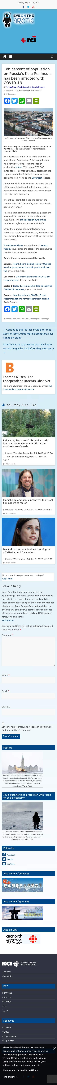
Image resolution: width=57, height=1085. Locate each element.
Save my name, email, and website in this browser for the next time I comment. (27, 728)
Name (6, 675)
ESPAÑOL (6, 1001)
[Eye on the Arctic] (5, 56)
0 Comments (11, 94)
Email (5, 691)
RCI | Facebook (9, 1036)
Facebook (6, 1027)
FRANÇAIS (7, 993)
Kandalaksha (11, 319)
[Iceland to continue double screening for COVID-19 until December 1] (28, 520)
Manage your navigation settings (20, 1070)
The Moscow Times (13, 245)
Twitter (5, 1032)
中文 (4, 1006)
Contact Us (7, 976)
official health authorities (33, 219)
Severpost (37, 177)
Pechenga (45, 319)
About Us (6, 971)
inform (18, 167)
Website (6, 707)
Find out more (10, 1076)
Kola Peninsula (23, 319)
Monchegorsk (35, 319)
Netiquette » (8, 620)
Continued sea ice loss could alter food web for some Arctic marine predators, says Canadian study (28, 333)
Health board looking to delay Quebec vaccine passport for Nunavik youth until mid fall (27, 267)
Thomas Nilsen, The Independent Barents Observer (25, 87)
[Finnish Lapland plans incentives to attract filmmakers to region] (28, 470)
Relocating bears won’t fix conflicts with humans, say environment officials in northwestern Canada (26, 443)
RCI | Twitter (8, 1040)
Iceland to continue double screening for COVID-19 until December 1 (27, 551)
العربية (5, 1010)
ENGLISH (6, 997)
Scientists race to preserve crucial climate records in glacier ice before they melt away (28, 348)
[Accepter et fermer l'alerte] (54, 1064)
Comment (8, 635)
